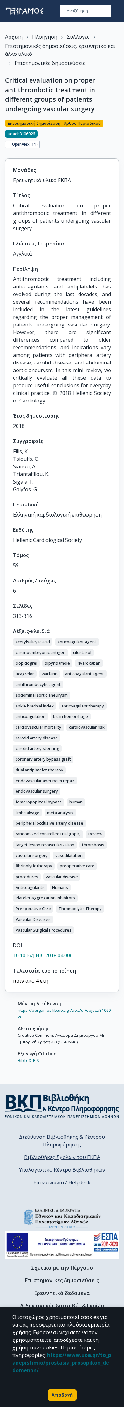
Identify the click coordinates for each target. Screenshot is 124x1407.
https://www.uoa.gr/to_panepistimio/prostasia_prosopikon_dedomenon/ (61, 1363)
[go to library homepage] (62, 1106)
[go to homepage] (24, 11)
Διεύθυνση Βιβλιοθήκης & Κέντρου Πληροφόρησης (62, 1140)
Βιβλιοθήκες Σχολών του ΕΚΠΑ (62, 1157)
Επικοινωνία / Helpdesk (62, 1182)
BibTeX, (25, 1060)
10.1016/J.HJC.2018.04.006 (43, 955)
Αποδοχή (62, 1395)
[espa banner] (62, 1245)
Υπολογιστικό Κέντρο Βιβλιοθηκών (62, 1169)
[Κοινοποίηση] (116, 135)
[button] (32, 642)
